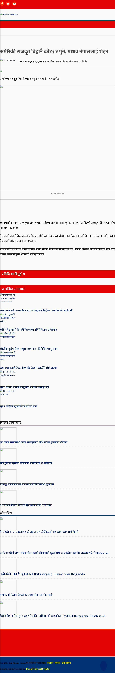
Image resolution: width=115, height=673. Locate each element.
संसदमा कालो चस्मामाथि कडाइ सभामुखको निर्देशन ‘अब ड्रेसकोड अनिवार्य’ (36, 310)
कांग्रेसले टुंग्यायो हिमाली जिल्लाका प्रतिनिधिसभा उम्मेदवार (28, 330)
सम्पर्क (57, 663)
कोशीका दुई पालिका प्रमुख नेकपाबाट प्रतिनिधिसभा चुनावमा (29, 349)
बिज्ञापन (50, 663)
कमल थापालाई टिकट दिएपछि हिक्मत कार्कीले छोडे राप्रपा (28, 368)
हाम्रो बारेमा (66, 663)
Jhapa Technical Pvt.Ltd (37, 669)
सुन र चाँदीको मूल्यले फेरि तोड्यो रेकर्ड (18, 406)
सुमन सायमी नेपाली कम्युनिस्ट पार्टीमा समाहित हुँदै (24, 387)
